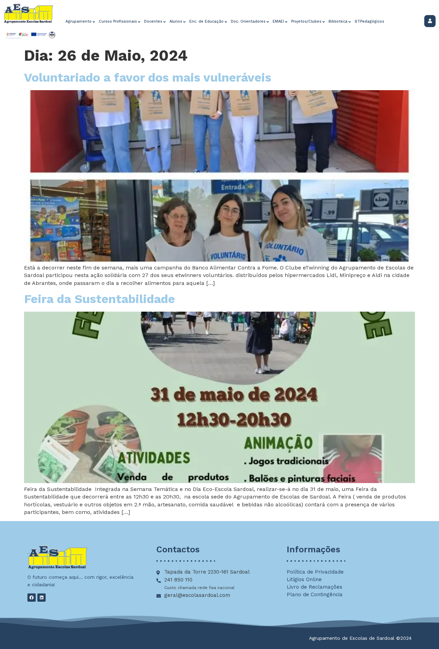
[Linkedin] (41, 597)
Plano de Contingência (315, 594)
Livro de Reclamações (314, 587)
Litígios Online (304, 579)
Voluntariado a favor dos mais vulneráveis (147, 77)
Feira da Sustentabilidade (99, 299)
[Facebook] (31, 597)
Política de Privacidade (315, 572)
